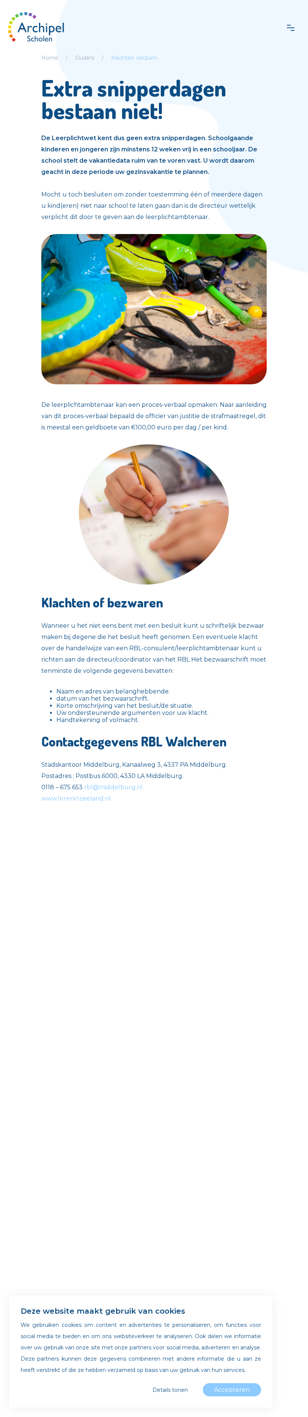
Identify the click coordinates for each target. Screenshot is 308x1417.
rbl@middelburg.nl (113, 787)
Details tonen (170, 1390)
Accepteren (232, 1389)
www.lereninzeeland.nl (76, 798)
